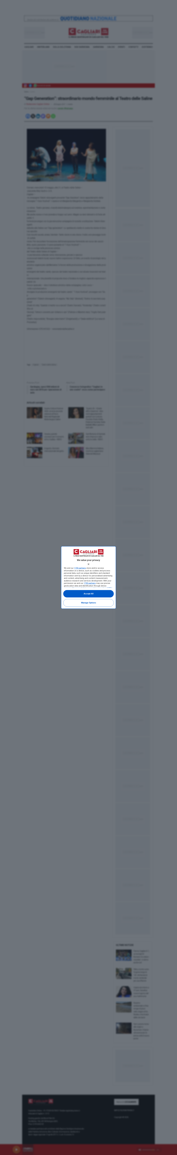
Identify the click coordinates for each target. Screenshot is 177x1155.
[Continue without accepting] (88, 564)
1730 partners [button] (80, 568)
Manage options (88, 603)
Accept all (88, 594)
